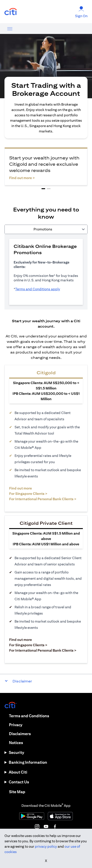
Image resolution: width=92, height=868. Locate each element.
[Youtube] (46, 826)
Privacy (15, 724)
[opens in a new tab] (10, 12)
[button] (43, 188)
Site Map (17, 791)
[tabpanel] (46, 272)
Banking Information (28, 762)
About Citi (18, 772)
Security (16, 752)
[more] (10, 28)
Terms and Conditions (29, 715)
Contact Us (19, 782)
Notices (16, 742)
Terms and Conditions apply (37, 289)
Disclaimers (20, 733)
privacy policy (46, 846)
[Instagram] (37, 826)
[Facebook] (55, 826)
